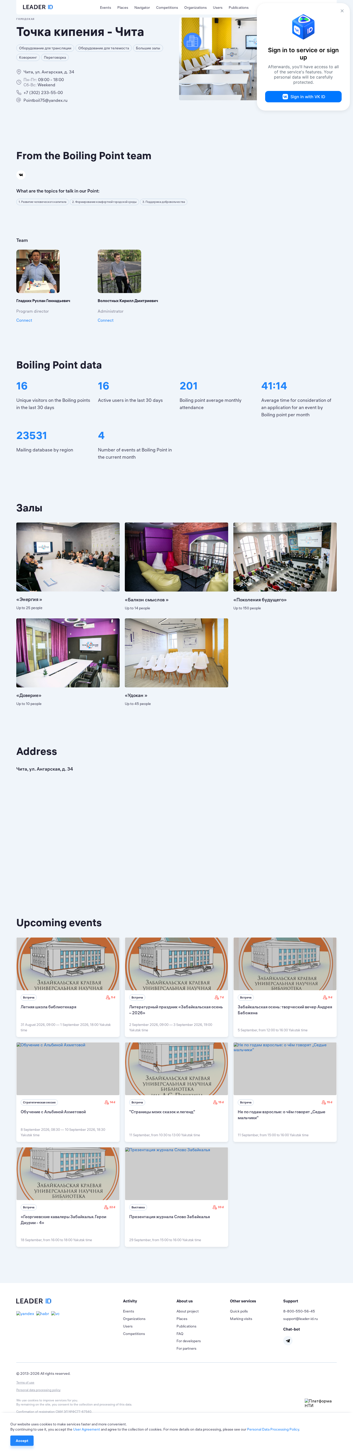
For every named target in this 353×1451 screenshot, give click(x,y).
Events (105, 7)
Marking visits (241, 1318)
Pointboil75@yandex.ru (45, 100)
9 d (330, 997)
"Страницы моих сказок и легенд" (162, 1111)
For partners (186, 1348)
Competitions (167, 7)
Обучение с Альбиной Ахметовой (53, 1111)
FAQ (180, 1333)
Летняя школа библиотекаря (48, 1006)
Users (217, 7)
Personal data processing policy (38, 1390)
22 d (112, 1207)
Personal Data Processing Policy (273, 1429)
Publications (239, 7)
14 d (112, 1102)
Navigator (142, 7)
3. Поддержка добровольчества (163, 202)
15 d (221, 1102)
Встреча (28, 997)
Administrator (111, 311)
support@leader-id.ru (300, 1318)
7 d (222, 997)
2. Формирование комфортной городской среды (104, 202)
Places (122, 7)
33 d (221, 1207)
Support (290, 1301)
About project (188, 1311)
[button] (150, 1301)
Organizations (195, 7)
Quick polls (239, 1311)
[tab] (150, 1301)
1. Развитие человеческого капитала (42, 202)
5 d (113, 997)
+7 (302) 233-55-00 (43, 92)
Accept (22, 1440)
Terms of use (25, 1382)
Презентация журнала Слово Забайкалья (169, 1216)
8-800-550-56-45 (299, 1311)
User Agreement (86, 1429)
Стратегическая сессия (39, 1102)
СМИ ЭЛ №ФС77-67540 (73, 1412)
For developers (189, 1341)
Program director (32, 311)
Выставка (138, 1207)
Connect (24, 320)
